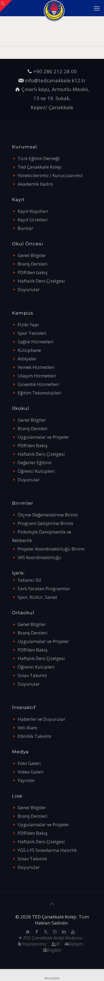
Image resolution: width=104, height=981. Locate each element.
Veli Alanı (27, 727)
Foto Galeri (29, 763)
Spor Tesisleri (32, 333)
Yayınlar (26, 780)
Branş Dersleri (32, 264)
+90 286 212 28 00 (55, 71)
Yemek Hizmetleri (36, 367)
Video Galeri (30, 772)
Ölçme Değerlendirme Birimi (48, 515)
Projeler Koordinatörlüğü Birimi (51, 549)
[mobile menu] (96, 8)
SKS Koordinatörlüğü (39, 557)
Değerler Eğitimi (34, 462)
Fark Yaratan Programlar (44, 588)
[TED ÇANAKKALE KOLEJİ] (54, 8)
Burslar (25, 228)
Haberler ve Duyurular (41, 719)
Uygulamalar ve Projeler (43, 437)
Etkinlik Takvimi (34, 736)
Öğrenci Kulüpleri (36, 471)
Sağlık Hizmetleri (35, 342)
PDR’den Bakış (32, 445)
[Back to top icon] (52, 904)
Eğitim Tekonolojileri (40, 393)
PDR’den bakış (32, 272)
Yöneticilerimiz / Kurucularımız (50, 175)
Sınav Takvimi (32, 675)
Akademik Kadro (35, 184)
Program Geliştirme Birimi (45, 523)
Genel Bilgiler (32, 255)
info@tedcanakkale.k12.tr (55, 80)
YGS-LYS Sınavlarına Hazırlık (47, 850)
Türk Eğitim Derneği (39, 158)
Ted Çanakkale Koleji (40, 167)
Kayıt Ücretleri (33, 220)
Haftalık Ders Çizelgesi (41, 281)
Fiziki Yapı (28, 324)
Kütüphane (29, 350)
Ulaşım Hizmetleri (37, 376)
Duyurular (29, 289)
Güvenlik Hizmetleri (38, 384)
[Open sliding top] (6, 6)
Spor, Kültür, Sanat (37, 597)
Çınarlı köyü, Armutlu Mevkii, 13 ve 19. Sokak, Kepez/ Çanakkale (55, 98)
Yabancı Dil (29, 580)
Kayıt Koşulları (33, 211)
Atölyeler (27, 359)
